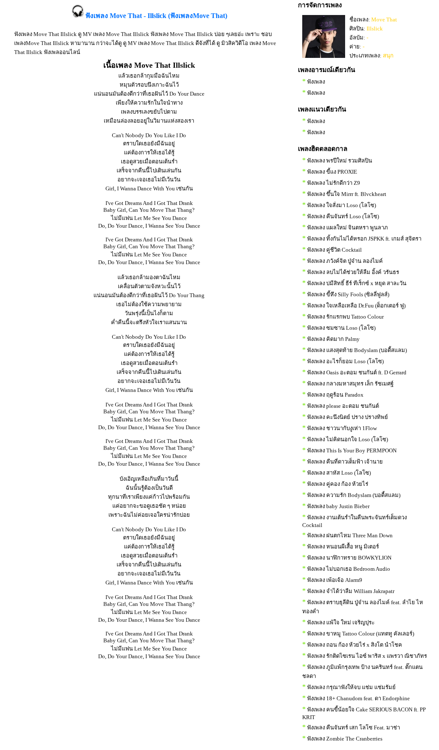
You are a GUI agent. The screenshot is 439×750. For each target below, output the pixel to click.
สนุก (388, 55)
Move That (384, 19)
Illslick (375, 28)
